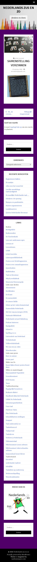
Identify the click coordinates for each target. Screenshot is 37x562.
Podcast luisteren (12, 322)
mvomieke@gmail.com (18, 71)
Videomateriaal (11, 441)
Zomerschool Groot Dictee (15, 454)
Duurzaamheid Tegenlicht (15, 373)
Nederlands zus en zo (18, 9)
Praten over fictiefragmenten (16, 261)
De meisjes (9, 182)
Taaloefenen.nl (11, 427)
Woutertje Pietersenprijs (14, 282)
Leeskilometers (11, 209)
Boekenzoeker (11, 233)
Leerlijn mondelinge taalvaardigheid (13, 190)
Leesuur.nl (9, 244)
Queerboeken (10, 268)
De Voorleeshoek (12, 237)
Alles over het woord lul (14, 186)
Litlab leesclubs (11, 254)
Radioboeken (10, 271)
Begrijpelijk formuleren (14, 389)
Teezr (8, 383)
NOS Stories (10, 380)
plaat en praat (19, 58)
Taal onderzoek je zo (13, 424)
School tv (9, 329)
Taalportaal (10, 431)
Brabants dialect (12, 392)
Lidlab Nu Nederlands (13, 399)
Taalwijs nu (10, 434)
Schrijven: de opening (13, 198)
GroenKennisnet (12, 376)
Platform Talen (11, 410)
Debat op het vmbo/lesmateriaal (17, 305)
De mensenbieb (11, 298)
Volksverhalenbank (12, 343)
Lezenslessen (10, 247)
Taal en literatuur (12, 275)
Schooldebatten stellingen (15, 417)
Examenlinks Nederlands (14, 308)
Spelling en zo (11, 333)
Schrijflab (9, 466)
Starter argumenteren (14, 205)
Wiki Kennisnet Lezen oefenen (16, 445)
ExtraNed (9, 459)
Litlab (8, 250)
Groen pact (10, 359)
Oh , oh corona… (9, 113)
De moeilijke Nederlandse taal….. (17, 195)
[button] (34, 2)
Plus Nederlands (11, 413)
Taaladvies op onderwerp (15, 470)
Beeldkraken (10, 291)
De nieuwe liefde (11, 301)
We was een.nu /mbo (13, 347)
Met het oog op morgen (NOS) (17, 312)
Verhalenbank (11, 340)
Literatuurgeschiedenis (14, 403)
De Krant (9, 294)
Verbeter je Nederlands (14, 438)
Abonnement (10, 287)
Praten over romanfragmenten (17, 264)
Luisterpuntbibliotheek (14, 257)
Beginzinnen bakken (13, 179)
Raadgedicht (10, 326)
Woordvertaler (11, 350)
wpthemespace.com (18, 559)
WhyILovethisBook (12, 278)
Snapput (9, 420)
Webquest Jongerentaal (25, 113)
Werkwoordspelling (13, 473)
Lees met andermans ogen (15, 240)
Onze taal (9, 406)
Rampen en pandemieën (14, 202)
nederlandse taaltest (13, 463)
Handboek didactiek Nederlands (17, 396)
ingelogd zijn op (16, 127)
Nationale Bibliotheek (13, 315)
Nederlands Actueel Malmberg (17, 319)
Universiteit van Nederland (15, 336)
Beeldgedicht (10, 230)
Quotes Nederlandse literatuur (17, 212)
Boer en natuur (11, 356)
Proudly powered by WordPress (18, 554)
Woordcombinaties (12, 477)
